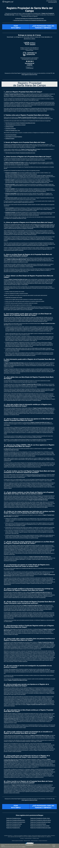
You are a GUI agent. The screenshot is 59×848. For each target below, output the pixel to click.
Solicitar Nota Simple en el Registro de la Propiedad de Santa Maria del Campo (30, 20)
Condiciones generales (28, 838)
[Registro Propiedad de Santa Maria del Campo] (13, 20)
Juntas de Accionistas (34, 840)
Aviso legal (22, 838)
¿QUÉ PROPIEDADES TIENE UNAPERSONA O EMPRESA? (43, 27)
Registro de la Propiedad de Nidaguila (38, 824)
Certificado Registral (9, 126)
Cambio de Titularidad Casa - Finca (12, 130)
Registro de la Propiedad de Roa (13, 827)
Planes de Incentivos (27, 840)
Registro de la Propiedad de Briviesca (14, 824)
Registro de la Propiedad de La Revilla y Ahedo (40, 818)
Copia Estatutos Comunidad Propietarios (13, 136)
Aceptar (54, 846)
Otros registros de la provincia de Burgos (29, 815)
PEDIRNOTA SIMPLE (16, 27)
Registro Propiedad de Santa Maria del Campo (30, 9)
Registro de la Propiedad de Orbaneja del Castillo (40, 827)
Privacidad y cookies (35, 838)
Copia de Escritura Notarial (10, 134)
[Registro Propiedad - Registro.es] (8, 1)
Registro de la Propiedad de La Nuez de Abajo (39, 825)
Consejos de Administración (42, 840)
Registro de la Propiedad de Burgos (13, 818)
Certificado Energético (9, 138)
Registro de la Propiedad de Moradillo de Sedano (40, 822)
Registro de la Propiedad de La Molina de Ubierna (40, 820)
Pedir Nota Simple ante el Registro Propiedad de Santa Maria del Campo (20, 123)
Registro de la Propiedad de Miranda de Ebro (15, 820)
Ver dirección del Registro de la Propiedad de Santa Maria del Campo (29, 18)
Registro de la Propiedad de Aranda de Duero (15, 822)
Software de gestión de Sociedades (17, 840)
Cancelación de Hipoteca (10, 128)
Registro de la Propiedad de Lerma (13, 825)
